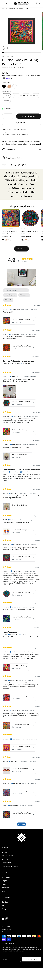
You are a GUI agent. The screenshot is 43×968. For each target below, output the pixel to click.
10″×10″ (6, 95)
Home (3, 8)
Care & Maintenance (10, 866)
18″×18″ (6, 101)
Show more (21, 824)
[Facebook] (11, 165)
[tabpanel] (21, 558)
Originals (5, 881)
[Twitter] (15, 165)
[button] (3, 3)
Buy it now (21, 123)
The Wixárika (6, 863)
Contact (5, 902)
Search (4, 909)
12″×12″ (16, 95)
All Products (6, 877)
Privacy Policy (6, 926)
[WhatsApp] (23, 165)
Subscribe (31, 959)
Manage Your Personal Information (11, 932)
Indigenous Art (7, 856)
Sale (3, 891)
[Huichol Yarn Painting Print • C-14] (30, 218)
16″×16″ (35, 95)
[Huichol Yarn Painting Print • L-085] (11, 218)
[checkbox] (8, 300)
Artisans (5, 852)
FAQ (3, 905)
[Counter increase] (12, 116)
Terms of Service (6, 929)
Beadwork (5, 888)
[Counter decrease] (4, 116)
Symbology (6, 859)
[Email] (26, 165)
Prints (4, 884)
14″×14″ (26, 95)
